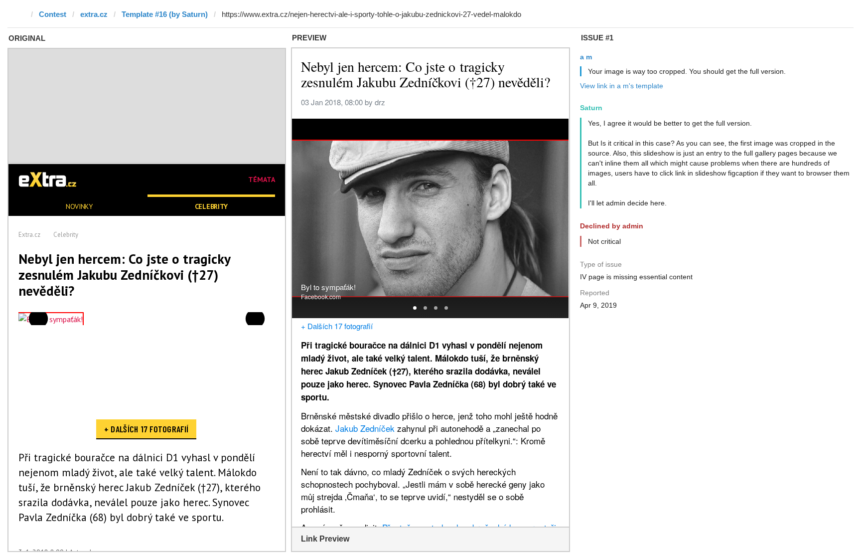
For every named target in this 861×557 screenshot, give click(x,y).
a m (586, 57)
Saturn (591, 108)
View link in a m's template (621, 86)
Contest (52, 14)
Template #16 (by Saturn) (165, 14)
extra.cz (94, 14)
